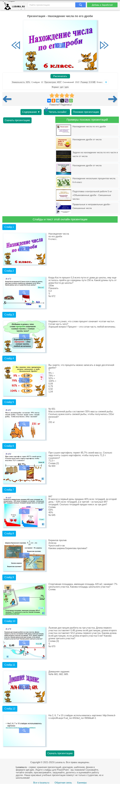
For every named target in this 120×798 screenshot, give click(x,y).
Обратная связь (63, 782)
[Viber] (66, 100)
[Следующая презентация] (113, 99)
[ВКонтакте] (49, 100)
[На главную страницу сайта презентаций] (15, 6)
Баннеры (82, 782)
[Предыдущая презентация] (8, 99)
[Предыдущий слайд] (16, 45)
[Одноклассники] (53, 100)
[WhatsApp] (71, 100)
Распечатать (60, 76)
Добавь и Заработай (102, 5)
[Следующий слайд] (104, 45)
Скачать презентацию (17, 120)
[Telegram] (58, 100)
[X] (62, 100)
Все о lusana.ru (41, 782)
